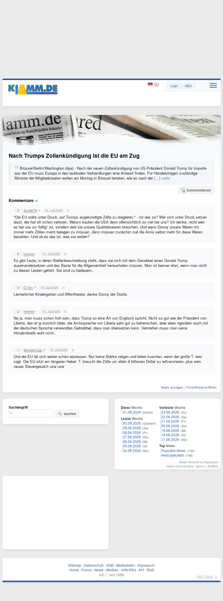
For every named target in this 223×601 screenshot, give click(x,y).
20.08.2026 (170, 425)
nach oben (204, 576)
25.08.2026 (132, 445)
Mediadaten (125, 565)
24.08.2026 (132, 450)
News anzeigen (172, 387)
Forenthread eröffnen (201, 387)
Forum (87, 569)
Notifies (213, 466)
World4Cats (33, 350)
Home (74, 569)
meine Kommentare (179, 466)
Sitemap (74, 565)
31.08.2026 (132, 411)
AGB (110, 565)
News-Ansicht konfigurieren (198, 462)
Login (174, 85)
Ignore (200, 466)
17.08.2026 (170, 439)
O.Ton (28, 287)
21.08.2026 (170, 421)
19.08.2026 (170, 430)
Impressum (146, 565)
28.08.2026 (132, 432)
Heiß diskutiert (172, 455)
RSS (150, 569)
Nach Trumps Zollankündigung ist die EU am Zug (74, 155)
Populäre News (173, 450)
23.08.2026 (170, 411)
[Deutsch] (151, 84)
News (98, 569)
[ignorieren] (67, 210)
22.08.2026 (170, 416)
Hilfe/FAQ (128, 569)
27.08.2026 (132, 436)
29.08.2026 (132, 427)
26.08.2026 (132, 441)
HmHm (29, 254)
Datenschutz (94, 565)
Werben (112, 569)
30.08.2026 (132, 423)
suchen (70, 413)
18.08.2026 (170, 434)
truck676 (30, 210)
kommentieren (199, 190)
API (141, 569)
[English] (156, 84)
